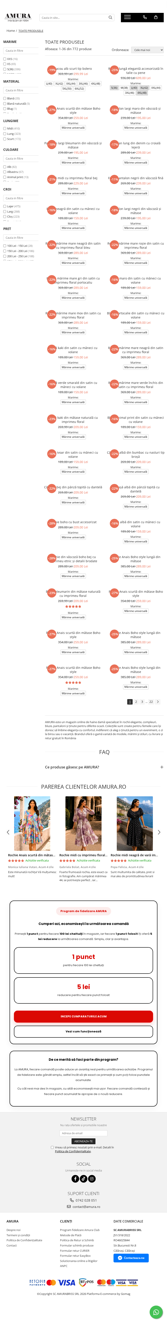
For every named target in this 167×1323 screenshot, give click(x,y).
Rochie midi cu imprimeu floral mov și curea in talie (97, 855)
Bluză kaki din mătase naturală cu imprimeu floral (73, 419)
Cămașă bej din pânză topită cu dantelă (73, 487)
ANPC (63, 1266)
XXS (10, 59)
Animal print (15, 177)
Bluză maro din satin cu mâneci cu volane (135, 280)
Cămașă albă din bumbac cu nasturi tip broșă (136, 454)
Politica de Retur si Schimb (77, 1240)
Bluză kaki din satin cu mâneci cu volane (73, 350)
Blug (10, 109)
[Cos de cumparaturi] (155, 17)
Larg (10, 211)
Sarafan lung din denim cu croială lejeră (135, 145)
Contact (12, 1245)
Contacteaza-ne (134, 1258)
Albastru (12, 172)
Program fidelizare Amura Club (80, 1230)
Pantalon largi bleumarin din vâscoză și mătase (73, 145)
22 (151, 702)
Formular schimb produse (77, 1245)
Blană (10, 98)
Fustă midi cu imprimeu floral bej (73, 178)
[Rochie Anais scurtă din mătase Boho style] (32, 823)
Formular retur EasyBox (75, 1256)
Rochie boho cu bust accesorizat (73, 522)
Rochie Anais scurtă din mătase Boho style (73, 110)
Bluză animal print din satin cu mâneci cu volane (135, 419)
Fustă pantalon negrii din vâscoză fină (135, 178)
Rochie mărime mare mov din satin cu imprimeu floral (73, 315)
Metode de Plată (70, 1235)
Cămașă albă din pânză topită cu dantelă (136, 489)
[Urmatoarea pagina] (157, 702)
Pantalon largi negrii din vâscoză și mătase (135, 211)
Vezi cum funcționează (83, 1031)
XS (9, 64)
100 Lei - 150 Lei (17, 246)
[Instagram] (92, 1179)
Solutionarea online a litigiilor (78, 1261)
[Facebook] (75, 1179)
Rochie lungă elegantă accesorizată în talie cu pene (135, 70)
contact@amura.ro (86, 1206)
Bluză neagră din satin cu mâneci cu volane (73, 211)
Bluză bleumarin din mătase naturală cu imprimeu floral (73, 593)
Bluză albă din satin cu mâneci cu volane (135, 524)
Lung (10, 134)
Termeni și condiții (18, 1235)
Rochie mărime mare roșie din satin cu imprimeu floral (135, 245)
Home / (12, 31)
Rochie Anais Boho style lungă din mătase (135, 559)
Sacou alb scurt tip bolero (73, 68)
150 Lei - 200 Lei (17, 251)
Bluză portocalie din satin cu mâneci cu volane (135, 315)
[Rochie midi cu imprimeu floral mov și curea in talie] (83, 823)
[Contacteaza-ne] (145, 17)
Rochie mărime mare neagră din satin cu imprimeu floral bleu (73, 245)
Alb (9, 167)
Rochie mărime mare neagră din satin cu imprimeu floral (135, 350)
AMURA (12, 1221)
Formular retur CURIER (74, 1251)
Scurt (10, 139)
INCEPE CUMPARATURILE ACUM (84, 1016)
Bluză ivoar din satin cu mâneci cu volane (73, 454)
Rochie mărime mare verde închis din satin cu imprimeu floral (135, 385)
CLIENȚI (66, 1221)
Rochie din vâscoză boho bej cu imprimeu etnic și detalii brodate (73, 559)
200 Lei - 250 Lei (17, 256)
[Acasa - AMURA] (18, 17)
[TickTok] (83, 1179)
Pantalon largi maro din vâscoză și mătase (136, 110)
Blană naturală (16, 104)
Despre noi (13, 1230)
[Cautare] (110, 17)
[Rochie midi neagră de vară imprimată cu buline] (134, 823)
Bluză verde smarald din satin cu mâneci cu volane (73, 385)
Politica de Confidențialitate (73, 1151)
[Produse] (128, 18)
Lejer (10, 206)
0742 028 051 (86, 1200)
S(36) (10, 69)
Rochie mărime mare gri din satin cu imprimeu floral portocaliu (73, 280)
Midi (10, 128)
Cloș (10, 216)
